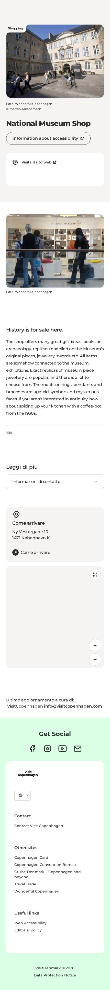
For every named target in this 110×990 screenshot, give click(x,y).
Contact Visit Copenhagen (38, 825)
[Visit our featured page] (62, 748)
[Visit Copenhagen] (27, 773)
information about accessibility (45, 138)
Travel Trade (25, 884)
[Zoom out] (95, 659)
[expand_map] (95, 574)
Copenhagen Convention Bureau (45, 864)
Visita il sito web (36, 162)
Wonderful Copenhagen (36, 891)
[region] (55, 617)
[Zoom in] (95, 645)
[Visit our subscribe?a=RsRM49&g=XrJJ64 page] (77, 748)
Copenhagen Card (31, 857)
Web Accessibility (30, 923)
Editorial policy (28, 930)
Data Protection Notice (55, 975)
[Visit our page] (47, 748)
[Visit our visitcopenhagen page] (32, 748)
